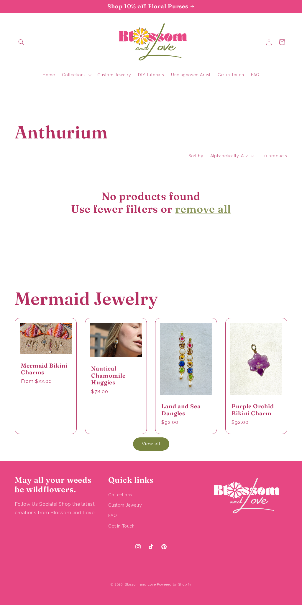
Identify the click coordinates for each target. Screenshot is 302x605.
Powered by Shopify (174, 584)
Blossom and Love (140, 584)
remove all (203, 209)
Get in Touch (121, 526)
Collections (120, 494)
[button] (21, 42)
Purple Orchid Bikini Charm (253, 410)
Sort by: (196, 155)
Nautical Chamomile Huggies (108, 376)
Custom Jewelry (125, 505)
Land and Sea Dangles (181, 410)
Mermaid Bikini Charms (44, 369)
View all (151, 444)
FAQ (112, 515)
